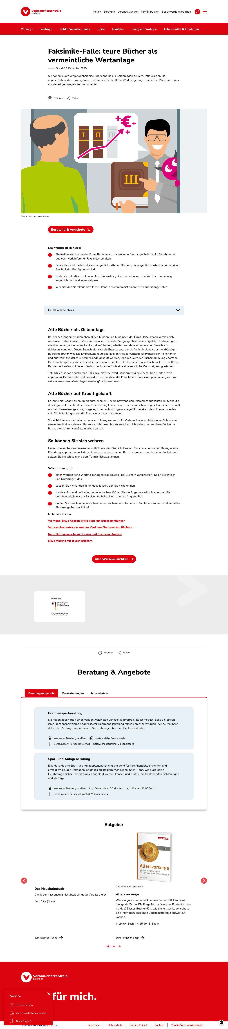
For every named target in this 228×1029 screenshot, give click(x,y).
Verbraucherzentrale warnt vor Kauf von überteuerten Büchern (90, 527)
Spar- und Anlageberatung (69, 759)
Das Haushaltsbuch (49, 889)
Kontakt (159, 1025)
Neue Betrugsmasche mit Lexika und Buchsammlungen (85, 534)
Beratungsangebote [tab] (41, 693)
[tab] (108, 946)
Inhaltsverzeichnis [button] (61, 310)
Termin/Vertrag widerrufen (187, 1025)
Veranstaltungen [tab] (73, 693)
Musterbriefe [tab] (99, 693)
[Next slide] (204, 881)
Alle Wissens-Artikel (111, 559)
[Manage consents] (221, 1022)
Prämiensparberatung (65, 713)
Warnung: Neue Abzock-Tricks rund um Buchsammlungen (86, 521)
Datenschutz (115, 1025)
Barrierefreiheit (138, 1025)
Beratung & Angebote (68, 229)
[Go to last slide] (24, 881)
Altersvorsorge (127, 894)
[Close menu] (49, 994)
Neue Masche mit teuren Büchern (70, 541)
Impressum (94, 1025)
